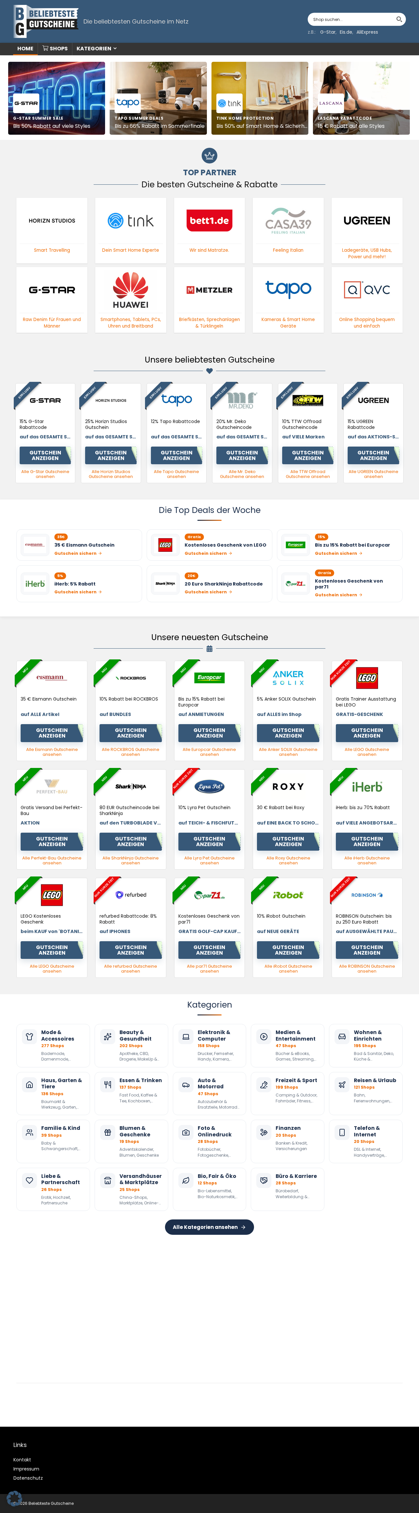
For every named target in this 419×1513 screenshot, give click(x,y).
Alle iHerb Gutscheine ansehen (367, 860)
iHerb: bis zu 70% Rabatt (363, 807)
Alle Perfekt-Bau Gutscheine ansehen (52, 860)
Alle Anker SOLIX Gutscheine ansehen (288, 752)
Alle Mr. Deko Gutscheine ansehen (242, 474)
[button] (14, 1498)
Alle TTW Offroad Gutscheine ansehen (308, 474)
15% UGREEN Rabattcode (361, 424)
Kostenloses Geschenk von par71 (209, 919)
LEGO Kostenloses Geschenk (41, 919)
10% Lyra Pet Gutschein (204, 807)
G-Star (328, 32)
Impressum (26, 1469)
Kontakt (22, 1459)
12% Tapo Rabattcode (175, 421)
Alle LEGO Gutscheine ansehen (367, 752)
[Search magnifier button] (399, 19)
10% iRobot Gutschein (281, 916)
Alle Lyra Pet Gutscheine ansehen (209, 860)
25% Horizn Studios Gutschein (106, 424)
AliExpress (367, 32)
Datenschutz (28, 1478)
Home (25, 48)
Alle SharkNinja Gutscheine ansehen (130, 860)
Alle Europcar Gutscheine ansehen (209, 752)
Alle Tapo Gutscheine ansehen (176, 474)
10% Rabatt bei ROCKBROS (129, 699)
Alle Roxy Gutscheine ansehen (288, 860)
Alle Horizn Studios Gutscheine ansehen (111, 474)
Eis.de (346, 32)
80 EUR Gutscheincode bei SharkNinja (129, 810)
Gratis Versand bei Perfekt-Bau (51, 810)
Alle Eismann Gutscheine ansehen (52, 752)
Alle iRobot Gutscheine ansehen (288, 968)
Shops (59, 48)
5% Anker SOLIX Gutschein (286, 699)
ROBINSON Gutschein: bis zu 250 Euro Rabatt (364, 919)
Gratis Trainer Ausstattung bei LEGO (366, 702)
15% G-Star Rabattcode (33, 424)
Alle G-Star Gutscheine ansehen (45, 474)
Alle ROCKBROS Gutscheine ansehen (130, 752)
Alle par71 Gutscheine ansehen (209, 968)
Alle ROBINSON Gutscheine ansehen (367, 968)
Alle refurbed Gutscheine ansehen (130, 968)
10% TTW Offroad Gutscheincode (301, 424)
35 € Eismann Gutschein (49, 699)
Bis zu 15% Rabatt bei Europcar (201, 702)
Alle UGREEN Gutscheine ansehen (373, 474)
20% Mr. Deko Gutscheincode (234, 424)
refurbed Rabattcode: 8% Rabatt (128, 919)
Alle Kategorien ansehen (205, 1227)
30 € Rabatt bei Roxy (280, 807)
